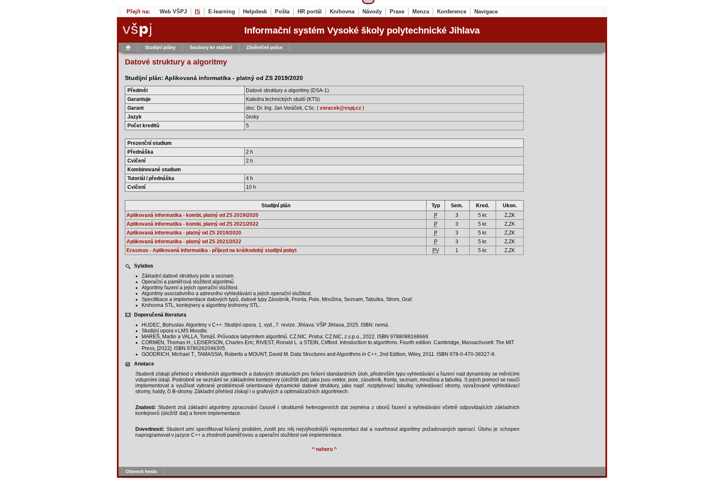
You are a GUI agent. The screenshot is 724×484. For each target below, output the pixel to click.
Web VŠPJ (173, 11)
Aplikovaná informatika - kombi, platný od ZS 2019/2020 (193, 215)
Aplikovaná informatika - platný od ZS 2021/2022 (184, 242)
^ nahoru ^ (324, 449)
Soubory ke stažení (211, 47)
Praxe (397, 11)
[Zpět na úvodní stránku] (174, 30)
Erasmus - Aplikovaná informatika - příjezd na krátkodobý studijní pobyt (212, 250)
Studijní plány (160, 47)
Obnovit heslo (141, 471)
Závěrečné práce (264, 47)
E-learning (221, 11)
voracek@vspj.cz (340, 108)
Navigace (486, 11)
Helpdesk (255, 11)
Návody (372, 11)
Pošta (282, 11)
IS (197, 11)
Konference (451, 11)
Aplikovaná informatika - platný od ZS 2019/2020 (184, 233)
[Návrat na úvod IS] (128, 47)
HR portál (309, 11)
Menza (420, 11)
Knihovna (342, 11)
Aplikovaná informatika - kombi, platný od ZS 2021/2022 (193, 224)
